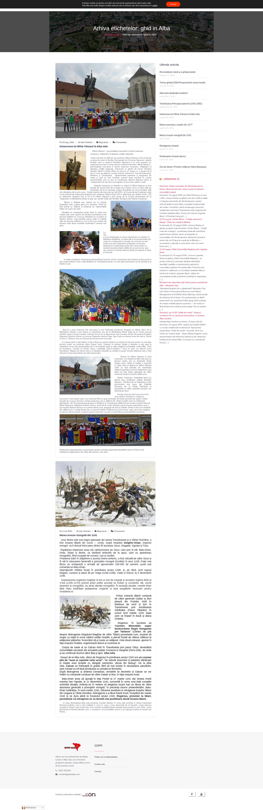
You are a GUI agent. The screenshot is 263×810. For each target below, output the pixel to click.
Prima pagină (112, 34)
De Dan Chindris (85, 142)
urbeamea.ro (171, 178)
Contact (98, 771)
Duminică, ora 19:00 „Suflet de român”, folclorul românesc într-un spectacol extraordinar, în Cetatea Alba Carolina (182, 315)
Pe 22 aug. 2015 (67, 142)
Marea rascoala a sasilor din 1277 (176, 125)
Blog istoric (103, 142)
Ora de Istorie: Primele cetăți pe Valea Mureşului (183, 167)
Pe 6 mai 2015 (66, 531)
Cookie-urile (100, 764)
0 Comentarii (120, 142)
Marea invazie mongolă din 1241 (78, 535)
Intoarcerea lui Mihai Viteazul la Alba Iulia (84, 146)
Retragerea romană (169, 146)
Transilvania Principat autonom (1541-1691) (181, 103)
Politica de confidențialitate (106, 757)
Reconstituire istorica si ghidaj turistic (178, 72)
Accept (173, 4)
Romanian (30, 807)
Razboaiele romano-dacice (173, 156)
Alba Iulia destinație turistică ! (174, 93)
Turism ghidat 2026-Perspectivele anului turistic (183, 82)
